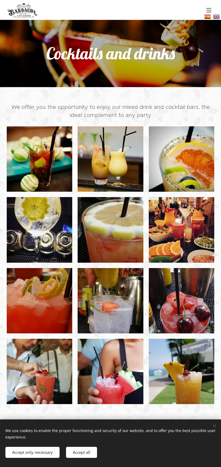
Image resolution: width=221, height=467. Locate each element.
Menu (208, 10)
